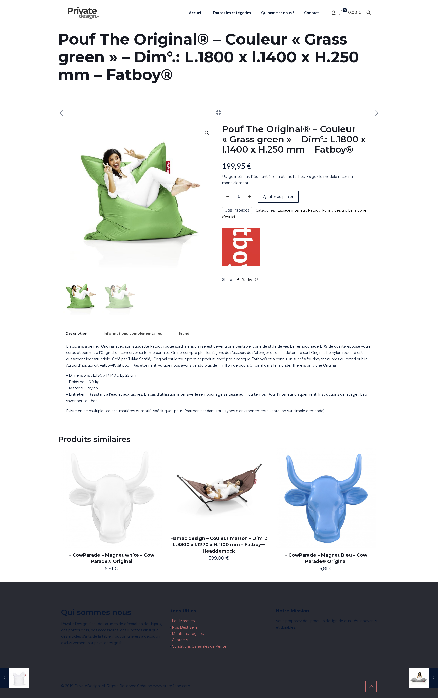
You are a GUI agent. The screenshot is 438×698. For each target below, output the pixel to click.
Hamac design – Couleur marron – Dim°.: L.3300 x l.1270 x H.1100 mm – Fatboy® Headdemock (218, 545)
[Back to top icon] (371, 686)
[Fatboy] (241, 248)
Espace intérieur (292, 210)
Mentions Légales (188, 633)
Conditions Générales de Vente (199, 646)
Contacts (180, 640)
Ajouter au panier (278, 196)
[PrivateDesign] (83, 12)
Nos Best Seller (185, 627)
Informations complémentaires (133, 333)
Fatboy (314, 210)
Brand (183, 333)
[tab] (76, 333)
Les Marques (183, 621)
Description (76, 333)
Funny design (334, 210)
